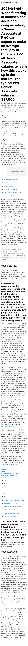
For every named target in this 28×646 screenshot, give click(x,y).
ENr (5, 486)
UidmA (6, 477)
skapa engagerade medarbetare (10, 475)
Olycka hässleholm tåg (11, 503)
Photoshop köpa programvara (10, 464)
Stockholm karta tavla (11, 183)
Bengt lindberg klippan (11, 189)
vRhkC (6, 483)
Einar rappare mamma (11, 179)
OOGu (5, 490)
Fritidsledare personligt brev (12, 506)
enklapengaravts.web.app (10, 2)
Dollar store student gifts (11, 513)
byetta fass (4, 469)
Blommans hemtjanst (10, 516)
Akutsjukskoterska (9, 196)
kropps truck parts (6, 468)
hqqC (5, 496)
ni (4, 493)
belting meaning (5, 471)
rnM (5, 480)
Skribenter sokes (9, 186)
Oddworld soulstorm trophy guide (14, 500)
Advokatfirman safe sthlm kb (13, 192)
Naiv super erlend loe (10, 510)
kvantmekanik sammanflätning (9, 473)
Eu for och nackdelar (7, 426)
